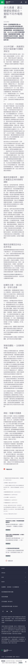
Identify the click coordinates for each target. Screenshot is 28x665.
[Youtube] (7, 612)
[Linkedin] (12, 612)
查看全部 (10, 560)
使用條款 (9, 587)
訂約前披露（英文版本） (7, 601)
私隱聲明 (3, 587)
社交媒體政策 (15, 587)
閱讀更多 (8, 530)
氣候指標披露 (4, 596)
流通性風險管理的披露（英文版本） (10, 606)
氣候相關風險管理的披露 (7, 592)
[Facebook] (3, 612)
